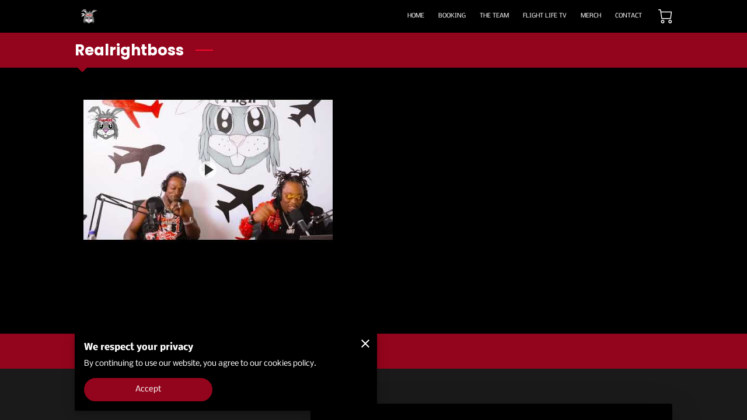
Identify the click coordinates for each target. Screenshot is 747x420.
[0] (665, 16)
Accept (148, 389)
